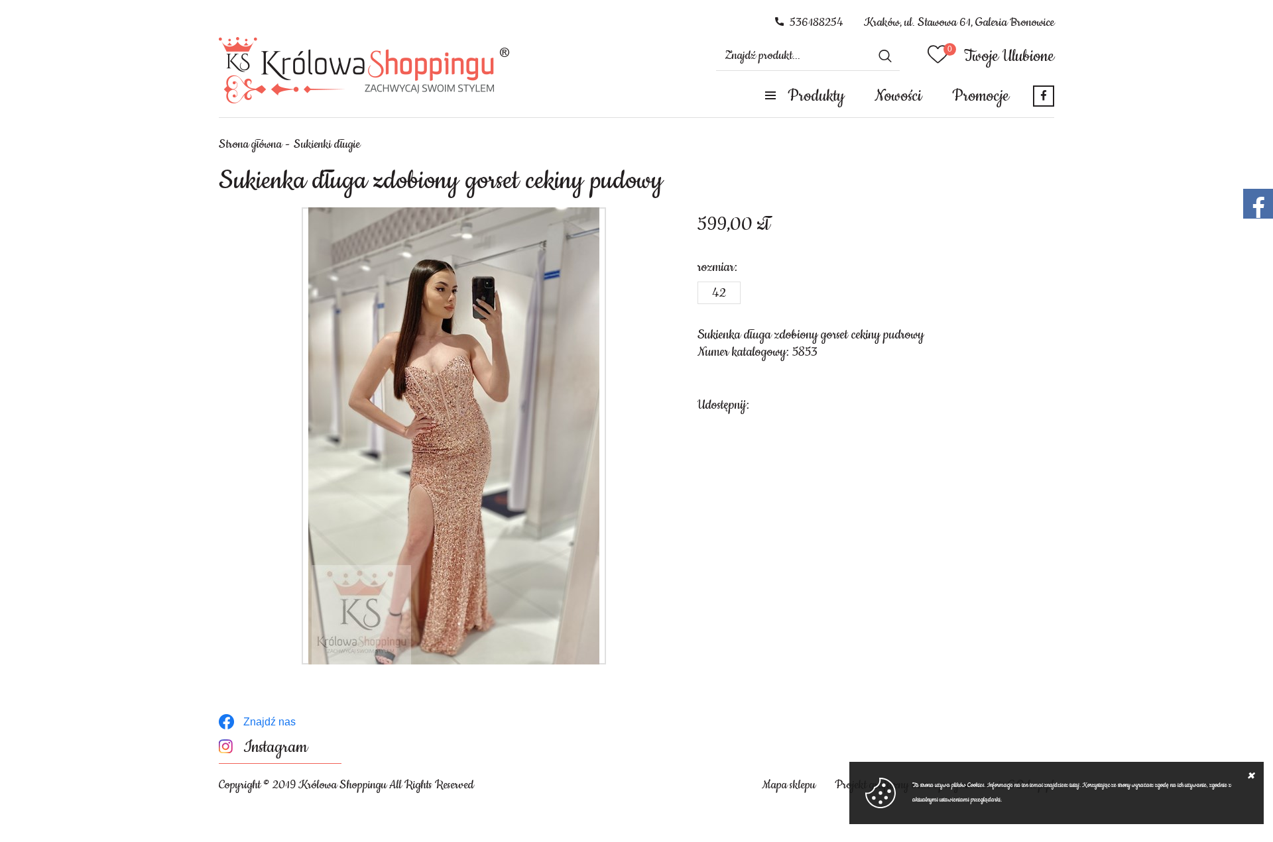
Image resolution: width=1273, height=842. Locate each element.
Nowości (898, 96)
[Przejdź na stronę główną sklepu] (364, 70)
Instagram (275, 747)
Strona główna (250, 144)
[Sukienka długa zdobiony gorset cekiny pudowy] (454, 435)
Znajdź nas (269, 721)
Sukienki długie (327, 144)
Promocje (980, 96)
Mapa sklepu (789, 785)
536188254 (816, 22)
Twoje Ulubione (1009, 56)
